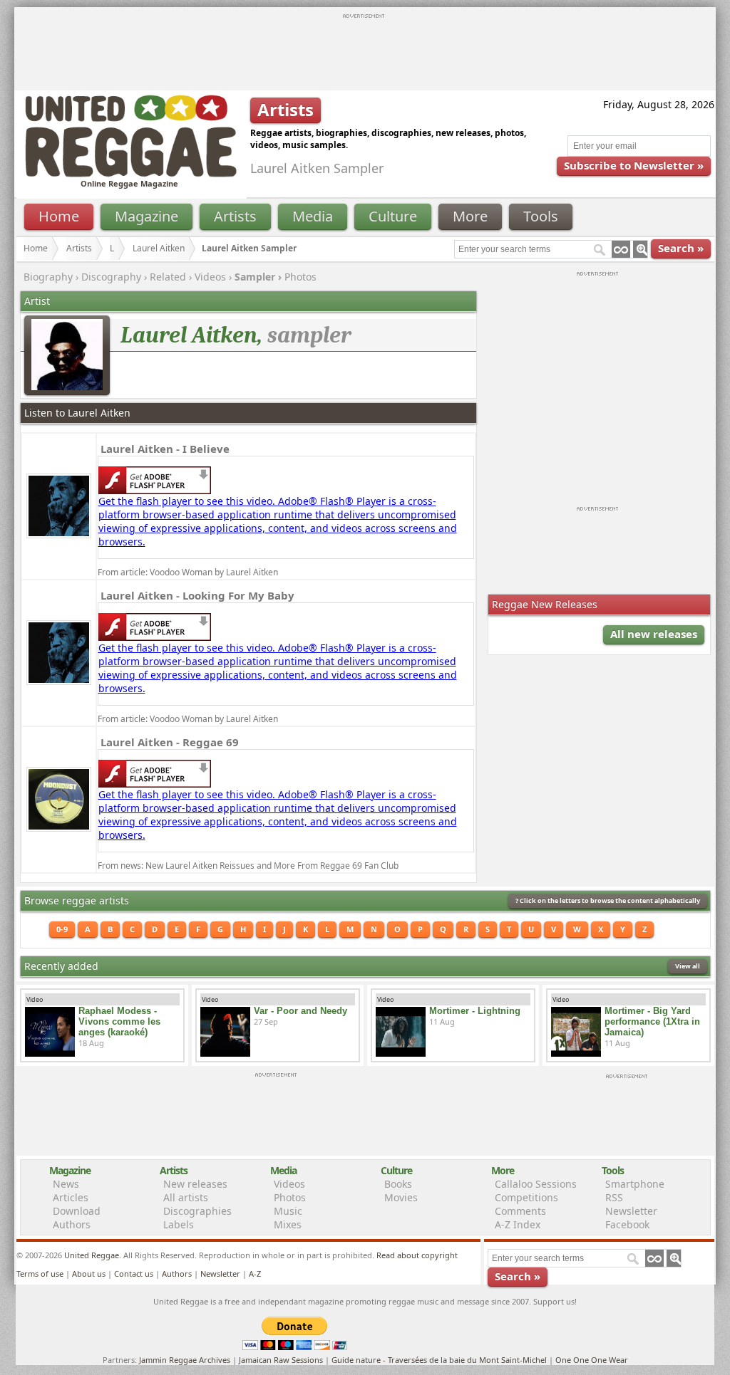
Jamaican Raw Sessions (281, 1359)
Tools (540, 216)
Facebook (627, 1224)
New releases (195, 1184)
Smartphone (634, 1184)
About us (89, 1273)
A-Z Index (517, 1224)
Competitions (526, 1197)
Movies (401, 1197)
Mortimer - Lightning (474, 1010)
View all (687, 966)
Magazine (146, 216)
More (470, 216)
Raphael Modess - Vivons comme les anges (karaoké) (119, 1021)
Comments (520, 1211)
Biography (48, 276)
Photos (300, 276)
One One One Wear (591, 1359)
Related (168, 276)
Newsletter (631, 1211)
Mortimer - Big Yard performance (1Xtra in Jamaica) (652, 1021)
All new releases (653, 634)
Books (398, 1184)
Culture (393, 216)
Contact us (133, 1273)
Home (58, 216)
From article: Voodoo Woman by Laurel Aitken (188, 572)
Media (312, 216)
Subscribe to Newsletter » (634, 165)
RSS (614, 1197)
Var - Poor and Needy (300, 1010)
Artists (235, 216)
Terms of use (39, 1273)
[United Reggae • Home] (130, 174)
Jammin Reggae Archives (184, 1359)
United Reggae (91, 1255)
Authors (72, 1224)
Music (288, 1211)
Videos (210, 276)
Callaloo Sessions (536, 1184)
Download (77, 1211)
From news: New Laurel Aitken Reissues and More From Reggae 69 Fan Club (248, 865)
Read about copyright (417, 1255)
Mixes (288, 1224)
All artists (185, 1197)
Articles (70, 1197)
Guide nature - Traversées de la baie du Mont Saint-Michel (439, 1359)
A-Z (255, 1273)
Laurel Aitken (159, 248)
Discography (111, 276)
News (66, 1184)
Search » (681, 248)
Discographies (197, 1211)
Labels (178, 1224)
